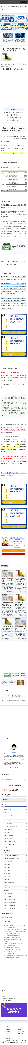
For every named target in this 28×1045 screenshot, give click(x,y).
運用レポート (16, 888)
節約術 (16, 879)
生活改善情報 (15, 850)
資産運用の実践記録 (15, 882)
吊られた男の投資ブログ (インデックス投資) (15, 929)
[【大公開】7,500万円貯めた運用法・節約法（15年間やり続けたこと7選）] (7, 18)
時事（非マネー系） (16, 899)
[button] (25, 779)
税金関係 (16, 870)
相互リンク (20, 1036)
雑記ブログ (15, 891)
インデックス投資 (15, 809)
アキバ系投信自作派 (9, 953)
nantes (14, 752)
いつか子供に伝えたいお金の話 (12, 947)
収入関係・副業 (16, 829)
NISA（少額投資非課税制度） (16, 859)
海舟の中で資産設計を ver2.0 (12, 957)
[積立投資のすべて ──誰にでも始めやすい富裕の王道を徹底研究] (5, 541)
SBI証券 (7, 136)
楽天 (13, 554)
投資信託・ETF (16, 832)
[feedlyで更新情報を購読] (15, 767)
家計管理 (16, 876)
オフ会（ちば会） (16, 894)
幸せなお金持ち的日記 (9, 945)
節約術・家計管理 (15, 873)
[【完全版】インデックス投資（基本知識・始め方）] (21, 18)
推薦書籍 (7, 1031)
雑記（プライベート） (16, 902)
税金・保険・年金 (15, 853)
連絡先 (20, 1038)
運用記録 (20, 1029)
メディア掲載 (16, 824)
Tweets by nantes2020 (7, 917)
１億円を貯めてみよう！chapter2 (12, 949)
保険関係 (16, 864)
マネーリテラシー (16, 821)
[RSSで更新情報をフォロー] (17, 767)
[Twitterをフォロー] (13, 767)
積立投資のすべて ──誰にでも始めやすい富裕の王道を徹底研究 (17, 539)
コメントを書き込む (14, 696)
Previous (1, 38)
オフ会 (7, 1033)
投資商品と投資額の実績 (14, 117)
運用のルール (16, 885)
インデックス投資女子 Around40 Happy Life (15, 955)
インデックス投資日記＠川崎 (11, 935)
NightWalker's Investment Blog (12, 937)
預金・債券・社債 (16, 844)
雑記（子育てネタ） (16, 908)
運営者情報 (20, 1033)
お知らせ (7, 1036)
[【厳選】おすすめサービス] (21, 26)
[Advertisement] (14, 90)
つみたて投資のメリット (14, 120)
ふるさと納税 (16, 862)
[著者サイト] (11, 767)
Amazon (13, 550)
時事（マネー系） (16, 835)
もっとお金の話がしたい (10, 951)
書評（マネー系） (16, 838)
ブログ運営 (16, 896)
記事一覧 (7, 1038)
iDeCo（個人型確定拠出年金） (16, 856)
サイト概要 (20, 1027)
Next (27, 38)
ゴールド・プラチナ (16, 818)
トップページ (7, 1027)
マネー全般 (15, 812)
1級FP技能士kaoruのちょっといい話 (13, 943)
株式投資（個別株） (16, 841)
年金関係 (16, 867)
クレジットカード (16, 815)
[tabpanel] (8, 38)
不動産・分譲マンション (16, 827)
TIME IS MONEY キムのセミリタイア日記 (14, 931)
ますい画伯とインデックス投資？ (12, 933)
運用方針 (7, 1029)
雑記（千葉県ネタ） (16, 905)
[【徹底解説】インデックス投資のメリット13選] (7, 26)
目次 (11, 109)
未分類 (15, 847)
